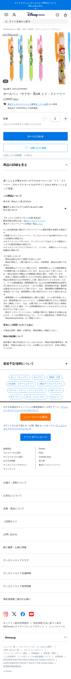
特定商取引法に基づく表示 (47, 623)
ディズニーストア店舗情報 (17, 573)
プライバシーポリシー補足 (15, 653)
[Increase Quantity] (65, 118)
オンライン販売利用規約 (16, 623)
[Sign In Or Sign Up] (14, 15)
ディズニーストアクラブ (16, 560)
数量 (5, 118)
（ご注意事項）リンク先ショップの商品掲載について (27, 656)
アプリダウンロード (35, 437)
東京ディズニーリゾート (34, 221)
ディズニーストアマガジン (15, 465)
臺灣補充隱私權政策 (12, 666)
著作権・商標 (49, 653)
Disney (42, 449)
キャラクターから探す (13, 457)
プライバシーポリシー (33, 650)
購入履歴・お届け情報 (14, 547)
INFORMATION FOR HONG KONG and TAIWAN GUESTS (29, 660)
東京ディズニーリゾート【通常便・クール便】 (28, 104)
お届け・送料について (14, 482)
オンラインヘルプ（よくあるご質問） (36, 647)
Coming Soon (45, 457)
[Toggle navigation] (6, 15)
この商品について (12, 195)
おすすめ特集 (9, 461)
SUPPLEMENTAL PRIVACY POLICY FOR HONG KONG (28, 663)
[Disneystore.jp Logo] (36, 14)
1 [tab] (34, 9)
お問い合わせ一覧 (11, 650)
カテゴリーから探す (12, 453)
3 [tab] (39, 9)
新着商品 (7, 449)
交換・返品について (13, 508)
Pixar (41, 453)
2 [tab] (36, 9)
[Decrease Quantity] (45, 118)
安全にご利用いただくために (18, 325)
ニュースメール (57, 626)
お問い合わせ (10, 534)
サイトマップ (9, 469)
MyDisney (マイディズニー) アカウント (23, 626)
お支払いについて (12, 495)
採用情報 (59, 656)
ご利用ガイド (10, 521)
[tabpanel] (35, 5)
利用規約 (35, 653)
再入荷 (42, 461)
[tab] (35, 165)
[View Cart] (65, 15)
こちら (40, 224)
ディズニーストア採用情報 (17, 586)
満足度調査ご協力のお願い (17, 599)
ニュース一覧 (9, 647)
